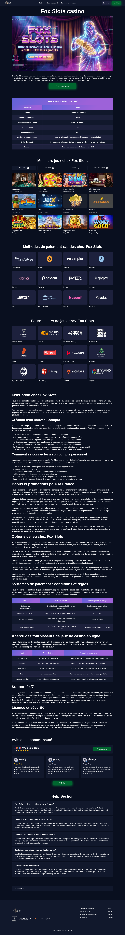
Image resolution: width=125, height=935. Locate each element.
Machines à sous (100, 168)
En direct (48, 168)
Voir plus (62, 783)
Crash (74, 168)
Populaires (22, 168)
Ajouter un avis (102, 749)
